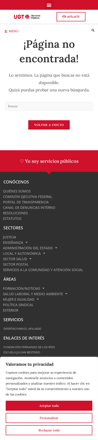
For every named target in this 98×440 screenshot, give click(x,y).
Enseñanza (13, 242)
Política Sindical (18, 304)
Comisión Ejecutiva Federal (27, 196)
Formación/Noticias (21, 288)
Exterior (10, 310)
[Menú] (6, 31)
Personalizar (49, 418)
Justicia (9, 237)
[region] (49, 398)
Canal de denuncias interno (29, 207)
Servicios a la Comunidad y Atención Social (43, 270)
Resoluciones (15, 213)
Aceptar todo (49, 406)
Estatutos (12, 218)
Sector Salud (15, 259)
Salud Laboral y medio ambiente (33, 294)
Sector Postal (16, 264)
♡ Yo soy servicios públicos (49, 161)
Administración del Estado (28, 248)
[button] (49, 5)
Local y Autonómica (22, 253)
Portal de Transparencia (26, 202)
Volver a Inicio (49, 125)
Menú (13, 31)
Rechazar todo (49, 430)
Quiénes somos (17, 191)
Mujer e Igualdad (18, 299)
